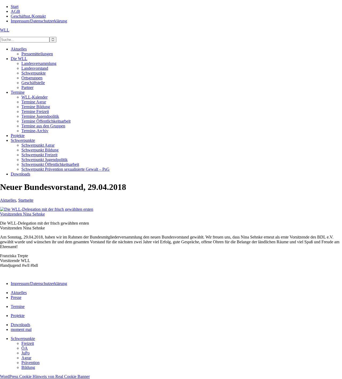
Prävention (30, 362)
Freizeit (27, 343)
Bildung (28, 367)
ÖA (24, 348)
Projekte (18, 315)
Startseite (25, 200)
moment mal (21, 329)
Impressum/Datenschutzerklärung (39, 283)
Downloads (20, 324)
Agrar (26, 357)
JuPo (25, 353)
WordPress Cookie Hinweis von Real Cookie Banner (45, 376)
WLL (4, 30)
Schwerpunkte (23, 338)
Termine (18, 306)
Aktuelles (8, 200)
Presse (16, 297)
